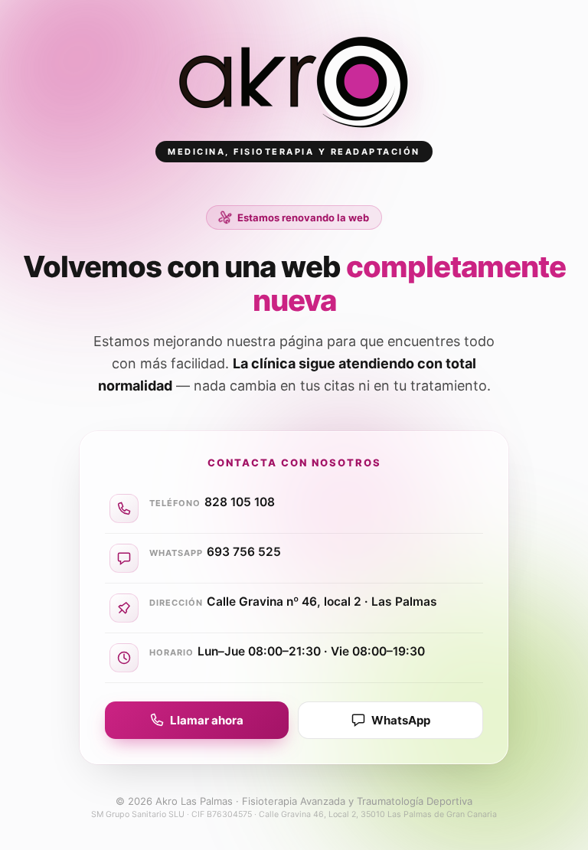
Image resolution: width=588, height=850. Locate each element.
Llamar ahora (206, 720)
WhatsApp (400, 720)
